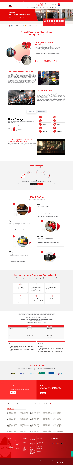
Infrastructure (24, 451)
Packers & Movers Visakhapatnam (59, 431)
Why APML (9, 438)
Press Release (10, 448)
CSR (37, 441)
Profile (28, 7)
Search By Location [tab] (10, 408)
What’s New (71, 454)
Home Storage (39, 451)
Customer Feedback (40, 442)
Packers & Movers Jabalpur (46, 419)
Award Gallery (30, 403)
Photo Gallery (21, 403)
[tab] (31, 111)
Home (9, 22)
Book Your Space (33, 184)
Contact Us (59, 7)
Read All (13, 392)
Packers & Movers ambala (12, 412)
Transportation (25, 443)
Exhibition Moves (32, 439)
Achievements (10, 443)
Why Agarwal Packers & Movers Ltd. (34, 7)
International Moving (51, 7)
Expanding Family (59, 131)
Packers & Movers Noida (46, 425)
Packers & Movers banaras (46, 412)
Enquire (43, 393)
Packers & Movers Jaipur (57, 419)
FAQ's (46, 403)
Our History (9, 439)
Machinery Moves (32, 442)
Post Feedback (12, 403)
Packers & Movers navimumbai (24, 425)
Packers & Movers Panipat (58, 425)
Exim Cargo (24, 450)
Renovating (44, 124)
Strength (9, 441)
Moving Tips (17, 448)
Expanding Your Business (60, 117)
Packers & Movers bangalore (58, 412)
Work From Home (45, 127)
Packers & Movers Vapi (23, 431)
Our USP (9, 442)
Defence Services (32, 444)
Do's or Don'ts (17, 444)
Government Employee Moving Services (32, 450)
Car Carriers (24, 442)
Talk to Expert (40, 184)
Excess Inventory (45, 131)
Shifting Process (45, 7)
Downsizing (58, 124)
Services (41, 7)
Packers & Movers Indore (34, 419)
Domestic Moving (25, 438)
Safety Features (39, 443)
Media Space (39, 403)
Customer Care (62, 403)
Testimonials (53, 403)
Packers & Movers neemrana (35, 425)
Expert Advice (17, 443)
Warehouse (38, 450)
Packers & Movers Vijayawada (47, 431)
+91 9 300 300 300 (54, 438)
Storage (56, 7)
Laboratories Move (32, 443)
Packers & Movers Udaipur (12, 431)
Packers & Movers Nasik (11, 425)
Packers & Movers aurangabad (35, 412)
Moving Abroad (45, 117)
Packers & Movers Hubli (11, 419)
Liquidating (58, 120)
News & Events (10, 446)
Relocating (44, 120)
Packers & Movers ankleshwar (24, 412)
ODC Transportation (25, 439)
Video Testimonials (39, 439)
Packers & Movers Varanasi (35, 431)
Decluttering (58, 127)
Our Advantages (10, 447)
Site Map (16, 449)
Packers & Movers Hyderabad (24, 419)
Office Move (31, 440)
